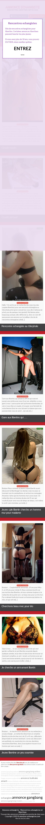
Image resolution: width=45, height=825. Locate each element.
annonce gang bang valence (9, 771)
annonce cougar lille (28, 801)
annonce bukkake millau (15, 781)
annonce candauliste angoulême (18, 775)
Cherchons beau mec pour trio (17, 606)
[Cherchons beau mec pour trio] (22, 553)
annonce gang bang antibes (29, 771)
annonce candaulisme (30, 781)
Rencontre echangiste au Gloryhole (20, 326)
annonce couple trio (26, 783)
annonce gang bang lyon (12, 783)
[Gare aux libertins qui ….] (22, 366)
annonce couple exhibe (13, 778)
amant (4, 781)
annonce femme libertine (9, 787)
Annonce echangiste (10, 810)
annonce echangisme (29, 791)
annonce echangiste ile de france (11, 785)
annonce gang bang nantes (13, 791)
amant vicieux (36, 783)
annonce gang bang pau (8, 789)
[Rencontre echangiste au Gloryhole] (22, 265)
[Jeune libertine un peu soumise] (22, 703)
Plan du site (19, 818)
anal (34, 789)
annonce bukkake (29, 778)
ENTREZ (22, 48)
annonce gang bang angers (24, 789)
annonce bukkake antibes (29, 774)
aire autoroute (10, 794)
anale (19, 774)
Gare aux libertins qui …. (14, 417)
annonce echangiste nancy (30, 785)
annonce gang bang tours (9, 774)
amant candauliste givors (23, 794)
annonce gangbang (27, 797)
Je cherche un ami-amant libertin (18, 667)
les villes (27, 818)
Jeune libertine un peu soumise (18, 752)
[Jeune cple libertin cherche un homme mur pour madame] (22, 456)
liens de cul (20, 762)
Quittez (22, 54)
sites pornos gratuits (16, 764)
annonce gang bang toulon (11, 801)
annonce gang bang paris (35, 787)
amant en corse (22, 787)
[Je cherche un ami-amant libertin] (22, 631)
